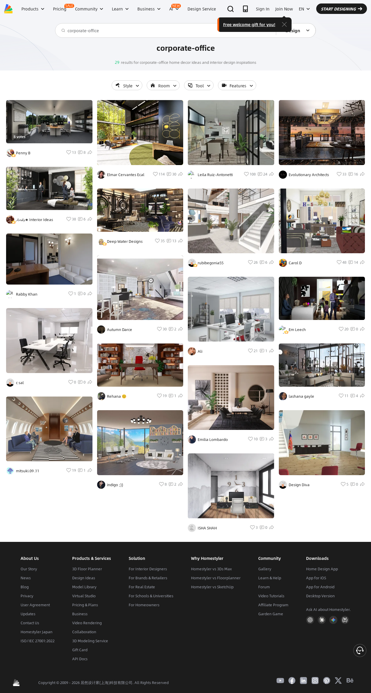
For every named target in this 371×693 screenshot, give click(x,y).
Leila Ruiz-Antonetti (215, 175)
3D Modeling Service (90, 641)
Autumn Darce (119, 329)
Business (80, 614)
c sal (20, 383)
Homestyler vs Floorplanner (216, 578)
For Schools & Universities (151, 596)
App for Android (320, 587)
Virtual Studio (84, 596)
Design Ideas (83, 578)
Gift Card (80, 650)
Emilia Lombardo (213, 439)
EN (301, 9)
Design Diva (299, 485)
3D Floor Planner (87, 569)
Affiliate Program (273, 605)
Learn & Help (269, 578)
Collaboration (84, 632)
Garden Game (270, 614)
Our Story (29, 569)
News (26, 578)
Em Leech (297, 329)
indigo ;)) (115, 485)
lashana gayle (301, 396)
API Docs (80, 659)
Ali (200, 351)
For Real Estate (142, 587)
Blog (25, 587)
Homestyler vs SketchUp (212, 587)
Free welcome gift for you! (249, 24)
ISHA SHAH (207, 528)
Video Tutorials (271, 596)
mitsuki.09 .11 (27, 471)
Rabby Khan (26, 294)
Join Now (284, 9)
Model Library (84, 587)
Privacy (27, 596)
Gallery (264, 569)
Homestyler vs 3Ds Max (211, 569)
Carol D (295, 263)
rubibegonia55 (210, 263)
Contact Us (30, 623)
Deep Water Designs (125, 241)
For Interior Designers (148, 569)
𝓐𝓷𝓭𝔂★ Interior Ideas (34, 219)
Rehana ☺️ (116, 396)
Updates (28, 614)
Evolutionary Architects (309, 175)
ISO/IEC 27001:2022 (37, 641)
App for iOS (316, 578)
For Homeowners (144, 605)
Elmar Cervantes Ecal (125, 175)
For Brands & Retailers (148, 578)
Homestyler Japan (36, 632)
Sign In (263, 9)
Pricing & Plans (85, 605)
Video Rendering (87, 623)
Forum (264, 587)
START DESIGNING (338, 9)
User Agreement (35, 605)
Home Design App (322, 569)
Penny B (23, 153)
